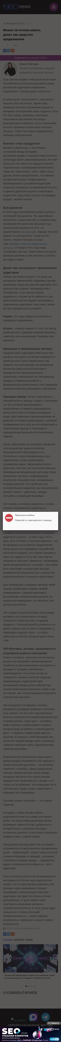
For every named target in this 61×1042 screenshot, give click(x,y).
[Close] (58, 511)
